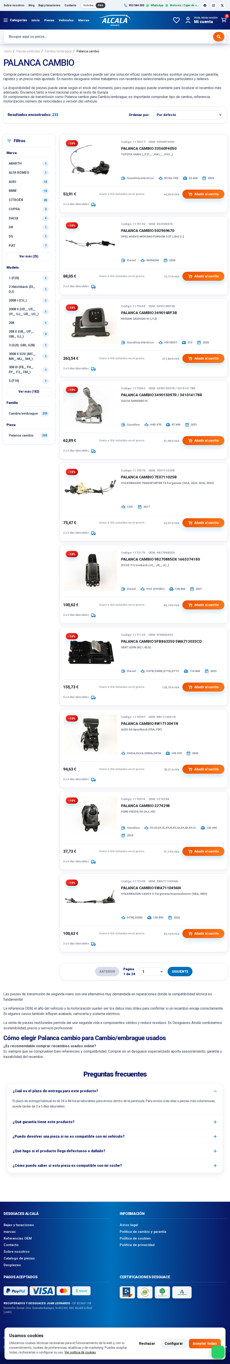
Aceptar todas (205, 1343)
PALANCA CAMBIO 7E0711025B (149, 477)
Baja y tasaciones (49, 5)
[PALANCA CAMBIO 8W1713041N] (90, 735)
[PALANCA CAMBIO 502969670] (90, 242)
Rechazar (147, 1343)
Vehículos (66, 20)
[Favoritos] (176, 20)
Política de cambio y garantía (143, 1232)
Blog (31, 5)
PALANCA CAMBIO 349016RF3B (149, 312)
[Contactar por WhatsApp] (218, 1352)
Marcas (83, 20)
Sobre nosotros (14, 5)
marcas (10, 1232)
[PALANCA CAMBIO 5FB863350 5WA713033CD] (90, 652)
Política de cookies (135, 1238)
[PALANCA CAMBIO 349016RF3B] (90, 324)
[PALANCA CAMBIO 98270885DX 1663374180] (90, 570)
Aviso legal (129, 1225)
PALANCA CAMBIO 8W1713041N (149, 723)
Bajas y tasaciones (19, 1225)
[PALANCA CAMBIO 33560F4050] (90, 159)
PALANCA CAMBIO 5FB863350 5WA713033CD (161, 641)
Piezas (49, 20)
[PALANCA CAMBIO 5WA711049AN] (90, 899)
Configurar (174, 1343)
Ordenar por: (139, 115)
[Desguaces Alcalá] (115, 20)
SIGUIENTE (180, 971)
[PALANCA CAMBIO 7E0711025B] (90, 488)
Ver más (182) (28, 391)
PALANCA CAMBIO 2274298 (145, 805)
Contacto (70, 5)
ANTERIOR (107, 971)
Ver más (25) (28, 256)
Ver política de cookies (80, 1352)
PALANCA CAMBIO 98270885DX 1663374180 (160, 559)
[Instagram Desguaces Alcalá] (213, 5)
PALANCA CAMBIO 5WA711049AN (151, 888)
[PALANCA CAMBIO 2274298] (90, 817)
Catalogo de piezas (19, 1258)
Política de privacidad (137, 1245)
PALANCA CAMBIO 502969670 (147, 230)
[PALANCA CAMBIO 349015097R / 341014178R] (90, 406)
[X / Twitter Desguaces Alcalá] (222, 5)
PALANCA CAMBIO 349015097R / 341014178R (161, 395)
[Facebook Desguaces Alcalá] (204, 5)
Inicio (35, 20)
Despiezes (12, 1265)
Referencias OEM (18, 1238)
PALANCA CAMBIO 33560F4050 (149, 148)
